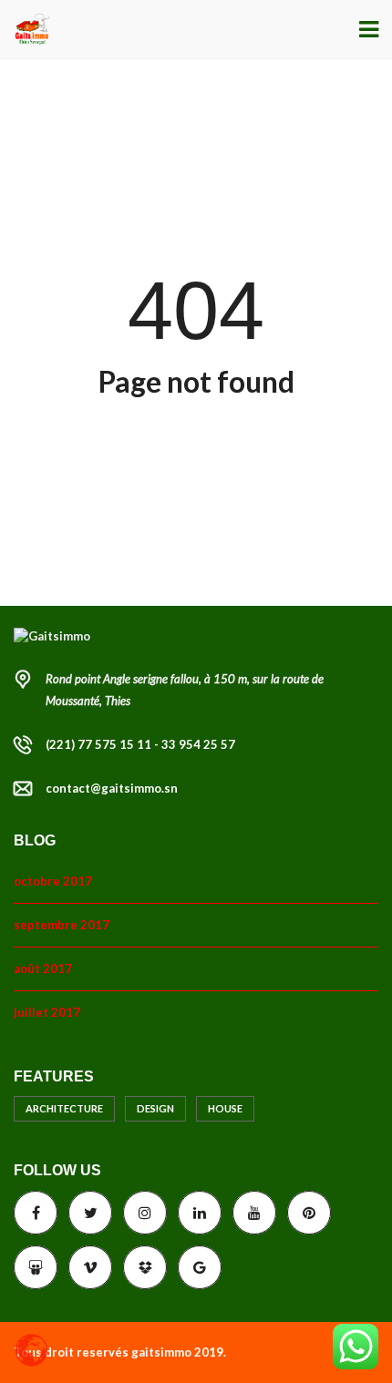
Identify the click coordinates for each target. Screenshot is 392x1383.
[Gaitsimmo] (25, 29)
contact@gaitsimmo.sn (112, 788)
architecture (64, 1108)
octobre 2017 (53, 881)
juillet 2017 (47, 1012)
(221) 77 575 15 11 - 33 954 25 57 (140, 744)
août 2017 (43, 968)
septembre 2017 (61, 924)
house (225, 1108)
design (155, 1108)
